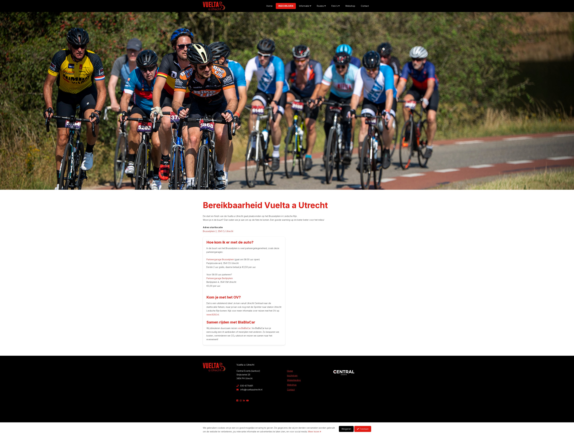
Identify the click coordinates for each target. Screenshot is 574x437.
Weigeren (346, 429)
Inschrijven (285, 6)
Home (269, 5)
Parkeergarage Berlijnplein (219, 278)
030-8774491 (246, 385)
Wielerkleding (294, 380)
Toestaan (364, 429)
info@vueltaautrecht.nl (251, 389)
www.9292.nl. (212, 314)
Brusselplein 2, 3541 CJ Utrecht (218, 231)
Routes (320, 5)
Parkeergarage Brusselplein (220, 259)
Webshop (350, 5)
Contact (365, 5)
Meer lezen (314, 431)
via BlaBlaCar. (244, 328)
